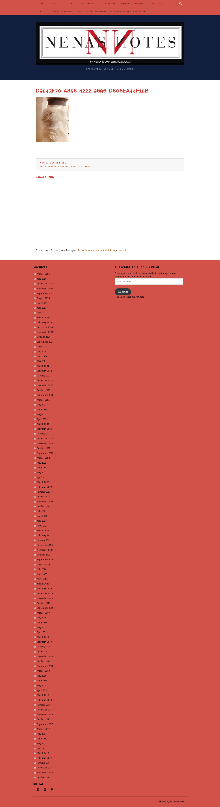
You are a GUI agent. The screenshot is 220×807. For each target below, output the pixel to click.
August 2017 (43, 728)
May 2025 (42, 307)
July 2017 (41, 733)
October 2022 (43, 448)
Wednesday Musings (62, 11)
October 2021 (43, 506)
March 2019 (43, 637)
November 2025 (45, 288)
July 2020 (41, 569)
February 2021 (44, 535)
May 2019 (42, 627)
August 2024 (43, 346)
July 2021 (41, 511)
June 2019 (42, 622)
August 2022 (43, 457)
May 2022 (42, 472)
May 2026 (42, 278)
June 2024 (42, 356)
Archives (54, 4)
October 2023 (43, 390)
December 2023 (45, 380)
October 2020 (43, 554)
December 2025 (45, 283)
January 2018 (44, 704)
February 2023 (44, 428)
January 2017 (44, 762)
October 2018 (43, 661)
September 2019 (45, 607)
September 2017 (45, 724)
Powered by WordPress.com (171, 801)
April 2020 (42, 578)
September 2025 (45, 293)
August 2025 (43, 298)
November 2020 (45, 549)
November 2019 (45, 598)
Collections (158, 4)
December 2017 (45, 709)
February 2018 (44, 700)
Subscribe (123, 291)
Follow (69, 4)
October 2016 (43, 777)
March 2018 (43, 695)
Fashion (125, 4)
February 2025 (44, 322)
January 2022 (44, 491)
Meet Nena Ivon (107, 4)
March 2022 (43, 482)
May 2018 (42, 685)
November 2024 (45, 332)
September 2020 (45, 559)
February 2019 (44, 641)
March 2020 (43, 583)
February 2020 (44, 588)
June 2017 (42, 738)
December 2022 (45, 438)
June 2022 (42, 467)
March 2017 (43, 753)
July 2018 (41, 675)
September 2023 (45, 394)
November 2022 (45, 443)
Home (41, 4)
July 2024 (41, 351)
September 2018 (45, 666)
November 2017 (45, 714)
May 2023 (42, 414)
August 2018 (43, 670)
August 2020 (43, 564)
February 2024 (44, 370)
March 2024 (43, 365)
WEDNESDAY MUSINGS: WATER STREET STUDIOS (65, 165)
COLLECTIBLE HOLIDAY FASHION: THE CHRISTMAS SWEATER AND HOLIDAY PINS (112, 11)
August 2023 (43, 399)
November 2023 (45, 385)
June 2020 (42, 574)
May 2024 (42, 361)
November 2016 (45, 772)
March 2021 (43, 530)
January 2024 (44, 375)
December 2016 (45, 767)
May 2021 (42, 520)
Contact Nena (86, 4)
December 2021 (45, 496)
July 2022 (41, 462)
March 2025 (43, 317)
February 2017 (44, 757)
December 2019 (45, 593)
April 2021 (42, 525)
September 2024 (45, 341)
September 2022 (45, 453)
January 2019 (44, 646)
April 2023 (42, 419)
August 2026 (43, 273)
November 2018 (45, 656)
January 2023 (44, 433)
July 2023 (41, 404)
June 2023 (42, 409)
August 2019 (43, 612)
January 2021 (44, 540)
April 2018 (42, 690)
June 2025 (42, 303)
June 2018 (42, 680)
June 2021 (42, 516)
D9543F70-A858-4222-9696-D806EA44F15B (92, 90)
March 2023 (43, 423)
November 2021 (45, 501)
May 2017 (42, 743)
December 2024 (45, 327)
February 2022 (44, 487)
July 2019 (41, 617)
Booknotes (140, 4)
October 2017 (43, 719)
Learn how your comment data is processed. (102, 250)
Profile (42, 11)
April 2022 (42, 477)
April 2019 (42, 632)
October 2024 (43, 336)
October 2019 (43, 603)
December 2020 (45, 545)
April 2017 (42, 748)
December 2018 (45, 651)
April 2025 (42, 312)
